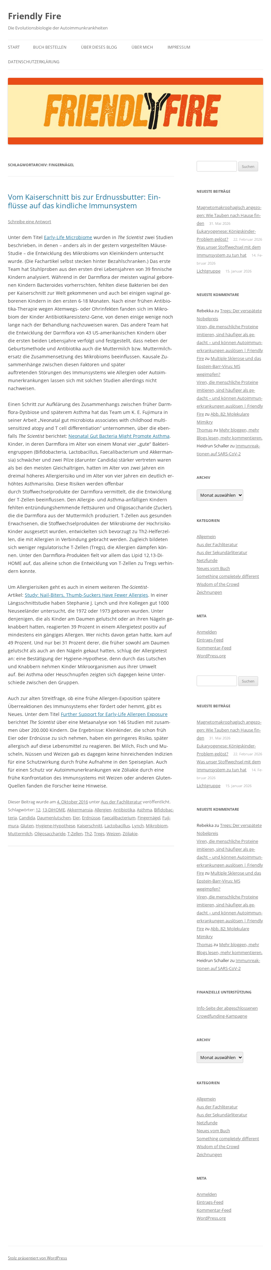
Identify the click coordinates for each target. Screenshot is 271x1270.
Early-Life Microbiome (68, 237)
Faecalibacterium (119, 818)
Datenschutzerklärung (33, 62)
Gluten (27, 826)
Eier (76, 818)
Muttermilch (20, 834)
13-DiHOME (53, 810)
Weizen (113, 834)
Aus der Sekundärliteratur (222, 552)
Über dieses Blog (99, 47)
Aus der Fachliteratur (121, 802)
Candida (27, 818)
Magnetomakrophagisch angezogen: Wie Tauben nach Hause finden (229, 215)
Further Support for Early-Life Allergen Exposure (114, 714)
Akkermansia (80, 810)
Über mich (142, 47)
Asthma (144, 810)
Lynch (138, 826)
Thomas (205, 430)
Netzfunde (207, 560)
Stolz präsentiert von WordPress (37, 1258)
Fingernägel (148, 818)
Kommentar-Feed (214, 648)
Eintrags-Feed (210, 640)
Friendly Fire (34, 16)
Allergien (103, 810)
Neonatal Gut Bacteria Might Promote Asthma (119, 436)
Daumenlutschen (54, 818)
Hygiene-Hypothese (55, 826)
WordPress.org (211, 656)
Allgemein (206, 536)
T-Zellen (75, 834)
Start (14, 47)
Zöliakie (130, 834)
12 (38, 810)
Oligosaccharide (49, 834)
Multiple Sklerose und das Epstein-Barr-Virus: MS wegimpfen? (229, 366)
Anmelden (207, 632)
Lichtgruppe (208, 271)
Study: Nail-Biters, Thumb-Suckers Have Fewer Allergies (86, 595)
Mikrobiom (157, 826)
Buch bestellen (49, 47)
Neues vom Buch (213, 568)
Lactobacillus (117, 826)
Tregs (99, 834)
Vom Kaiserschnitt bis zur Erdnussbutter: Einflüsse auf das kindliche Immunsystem (84, 201)
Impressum (179, 47)
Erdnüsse (91, 818)
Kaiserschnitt (89, 826)
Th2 (88, 834)
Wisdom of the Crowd (218, 584)
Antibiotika (124, 810)
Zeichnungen (209, 592)
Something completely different (228, 576)
